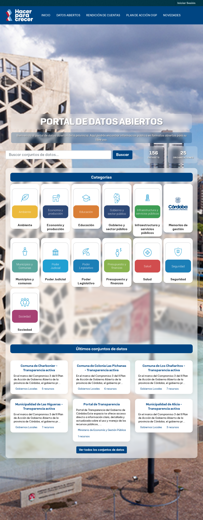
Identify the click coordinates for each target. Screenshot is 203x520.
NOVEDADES (172, 15)
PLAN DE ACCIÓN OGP (141, 15)
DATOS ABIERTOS (68, 15)
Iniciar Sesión (186, 3)
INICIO (45, 15)
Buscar (122, 154)
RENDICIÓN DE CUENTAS (103, 15)
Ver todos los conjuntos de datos (101, 450)
